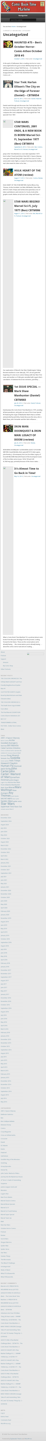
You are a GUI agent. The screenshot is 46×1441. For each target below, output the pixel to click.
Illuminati (18, 766)
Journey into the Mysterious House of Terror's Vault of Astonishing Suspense (12, 1180)
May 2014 (4, 1102)
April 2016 (4, 1025)
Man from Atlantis (6, 1197)
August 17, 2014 (19, 178)
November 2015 (6, 1043)
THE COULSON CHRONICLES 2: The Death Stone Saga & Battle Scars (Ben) (10, 705)
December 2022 (6, 849)
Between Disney (6, 1125)
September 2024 (6, 821)
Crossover (4, 1139)
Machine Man (12, 782)
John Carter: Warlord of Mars (11, 774)
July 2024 (3, 828)
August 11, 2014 (19, 213)
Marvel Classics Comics (8, 1201)
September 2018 (6, 942)
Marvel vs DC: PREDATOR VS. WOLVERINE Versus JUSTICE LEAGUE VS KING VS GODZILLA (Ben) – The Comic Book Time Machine (10, 1292)
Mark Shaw (4, 787)
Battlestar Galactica (7, 1114)
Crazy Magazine (6, 1132)
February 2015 (5, 1074)
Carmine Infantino (13, 748)
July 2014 (3, 1098)
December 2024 (6, 818)
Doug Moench (13, 755)
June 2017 (4, 987)
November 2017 (6, 973)
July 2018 (3, 949)
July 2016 (3, 1015)
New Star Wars (5, 1225)
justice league (14, 780)
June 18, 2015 (18, 98)
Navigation (23, 16)
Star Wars (8, 804)
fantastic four (5, 758)
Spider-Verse (5, 1249)
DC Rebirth (4, 1145)
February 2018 (5, 963)
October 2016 (5, 1005)
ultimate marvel (5, 809)
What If (11, 809)
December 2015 (6, 1039)
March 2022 (4, 859)
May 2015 (4, 1064)
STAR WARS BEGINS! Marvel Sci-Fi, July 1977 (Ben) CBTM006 (27, 206)
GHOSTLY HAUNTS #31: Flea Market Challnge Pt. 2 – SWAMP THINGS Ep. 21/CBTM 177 (11, 1353)
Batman (4, 746)
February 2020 (5, 911)
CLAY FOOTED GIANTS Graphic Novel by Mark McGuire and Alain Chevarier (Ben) (11, 695)
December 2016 (6, 998)
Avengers (13, 743)
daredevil (17, 750)
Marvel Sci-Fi (18, 149)
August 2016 (5, 1012)
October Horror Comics (8, 1228)
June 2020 (4, 901)
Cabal (3, 748)
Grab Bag (4, 1163)
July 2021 (3, 876)
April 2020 (4, 908)
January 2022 (5, 863)
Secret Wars (4, 1239)
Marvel (12, 787)
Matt (2, 1221)
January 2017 (5, 994)
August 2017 (5, 980)
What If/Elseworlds (7, 1277)
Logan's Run (4, 782)
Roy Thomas (7, 794)
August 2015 (5, 1053)
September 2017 (6, 977)
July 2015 (3, 1057)
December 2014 (6, 1081)
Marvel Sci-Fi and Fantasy (9, 1211)
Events (3, 1149)
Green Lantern (5, 761)
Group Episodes (6, 1166)
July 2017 (3, 984)
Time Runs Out (16, 807)
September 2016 (6, 1008)
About (3, 652)
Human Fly (7, 765)
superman (5, 806)
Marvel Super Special (7, 1214)
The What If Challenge (8, 1263)
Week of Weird (5, 1270)
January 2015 (5, 1077)
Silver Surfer (15, 799)
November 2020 (6, 894)
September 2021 (6, 873)
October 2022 (5, 852)
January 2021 (5, 887)
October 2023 (5, 838)
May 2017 (4, 991)
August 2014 (5, 1095)
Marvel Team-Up (6, 1218)
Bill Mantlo (13, 745)
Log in (3, 1413)
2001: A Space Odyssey (10, 738)
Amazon (5, 662)
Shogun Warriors (6, 1242)
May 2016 (4, 1022)
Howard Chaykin (9, 763)
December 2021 (6, 866)
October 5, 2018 (19, 59)
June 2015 (4, 1060)
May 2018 (4, 956)
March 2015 (4, 1070)
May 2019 (4, 928)
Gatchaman (4, 1156)
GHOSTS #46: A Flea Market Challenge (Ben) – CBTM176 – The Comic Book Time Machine (11, 1343)
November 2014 (6, 1084)
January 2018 (5, 967)
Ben (36, 147)
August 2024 (5, 824)
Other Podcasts (6, 669)
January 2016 (5, 1036)
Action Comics (5, 740)
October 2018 (5, 939)
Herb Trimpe (14, 761)
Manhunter (15, 785)
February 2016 (5, 1032)
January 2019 (5, 935)
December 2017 (6, 970)
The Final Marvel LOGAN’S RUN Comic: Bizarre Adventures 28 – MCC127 (11, 716)
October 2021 (5, 870)
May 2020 (4, 904)
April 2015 (4, 1067)
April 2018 (4, 960)
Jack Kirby (6, 768)
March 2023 (4, 845)
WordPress (28, 1439)
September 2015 (6, 1050)
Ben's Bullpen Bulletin (7, 1121)
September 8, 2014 (20, 147)
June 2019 (4, 925)
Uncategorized (37, 59)
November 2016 (6, 1001)
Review (40, 178)
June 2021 (4, 880)
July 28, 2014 (18, 403)
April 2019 (4, 932)
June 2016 (4, 1018)
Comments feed (6, 1420)
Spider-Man (7, 801)
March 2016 (4, 1029)
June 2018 (4, 953)
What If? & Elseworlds (8, 1273)
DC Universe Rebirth (11, 753)
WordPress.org (5, 1423)
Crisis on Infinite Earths (7, 750)
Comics (40, 147)
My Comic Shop (8, 666)
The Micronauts (6, 1259)
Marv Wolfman (11, 788)
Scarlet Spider (15, 796)
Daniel (33, 98)
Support (3, 659)
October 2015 (5, 1046)
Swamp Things (5, 1256)
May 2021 (4, 883)
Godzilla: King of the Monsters (10, 1159)
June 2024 (4, 831)
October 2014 (5, 1088)
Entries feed (4, 1416)
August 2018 (5, 946)
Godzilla (15, 758)
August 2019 (5, 921)
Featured (38, 98)
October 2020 (5, 897)
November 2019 (6, 918)
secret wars (6, 798)
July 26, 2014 (18, 443)
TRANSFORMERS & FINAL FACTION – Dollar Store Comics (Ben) (11, 726)
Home (14, 26)
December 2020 (6, 890)
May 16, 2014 (18, 476)
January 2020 (5, 915)
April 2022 (4, 856)
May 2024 (4, 835)
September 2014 (6, 1091)
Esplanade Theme (16, 1439)
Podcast (16, 101)
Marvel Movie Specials (8, 1204)
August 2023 (5, 842)
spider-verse (17, 801)
